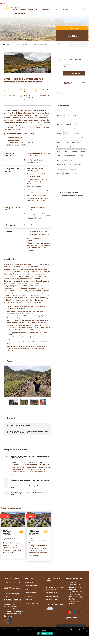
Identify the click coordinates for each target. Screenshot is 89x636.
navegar (74, 151)
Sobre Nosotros (49, 9)
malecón (71, 147)
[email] (75, 3)
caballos (75, 115)
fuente (73, 138)
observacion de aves (70, 155)
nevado (83, 151)
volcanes (75, 173)
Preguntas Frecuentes (41, 44)
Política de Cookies (47, 633)
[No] (87, 631)
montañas (80, 147)
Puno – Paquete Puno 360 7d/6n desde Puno (8, 532)
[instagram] (87, 3)
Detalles (6, 44)
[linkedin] (81, 3)
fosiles (65, 138)
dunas (67, 133)
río (70, 164)
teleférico (73, 169)
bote (67, 115)
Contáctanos (29, 582)
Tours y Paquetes (28, 9)
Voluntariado (29, 599)
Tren (82, 169)
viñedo (67, 173)
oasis (58, 155)
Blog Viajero (28, 596)
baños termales (78, 111)
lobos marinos (76, 142)
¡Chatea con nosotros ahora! (71, 196)
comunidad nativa (62, 129)
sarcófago (78, 164)
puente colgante (69, 160)
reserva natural (61, 164)
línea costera (60, 147)
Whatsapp (33, 250)
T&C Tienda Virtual (51, 593)
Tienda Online (20, 13)
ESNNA (26, 589)
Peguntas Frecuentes (52, 584)
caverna (68, 124)
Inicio (15, 9)
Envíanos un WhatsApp (69, 192)
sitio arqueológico (62, 169)
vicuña (59, 173)
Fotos (16, 44)
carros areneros (80, 120)
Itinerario (26, 44)
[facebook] (78, 3)
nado (66, 151)
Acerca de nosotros (31, 586)
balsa (67, 111)
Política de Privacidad (52, 596)
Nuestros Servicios (30, 592)
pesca (81, 155)
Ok (38, 633)
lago (58, 142)
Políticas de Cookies (52, 600)
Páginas (65, 9)
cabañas (59, 120)
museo (59, 151)
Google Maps (33, 162)
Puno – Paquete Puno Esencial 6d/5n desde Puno (34, 532)
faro (58, 138)
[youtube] (84, 3)
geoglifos (81, 138)
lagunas (66, 142)
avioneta (59, 111)
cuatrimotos (74, 129)
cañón (76, 124)
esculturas (76, 133)
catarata (59, 124)
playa (58, 160)
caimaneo (69, 120)
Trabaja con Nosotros (31, 603)
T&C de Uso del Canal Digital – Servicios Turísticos (55, 588)
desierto (59, 133)
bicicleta (59, 115)
